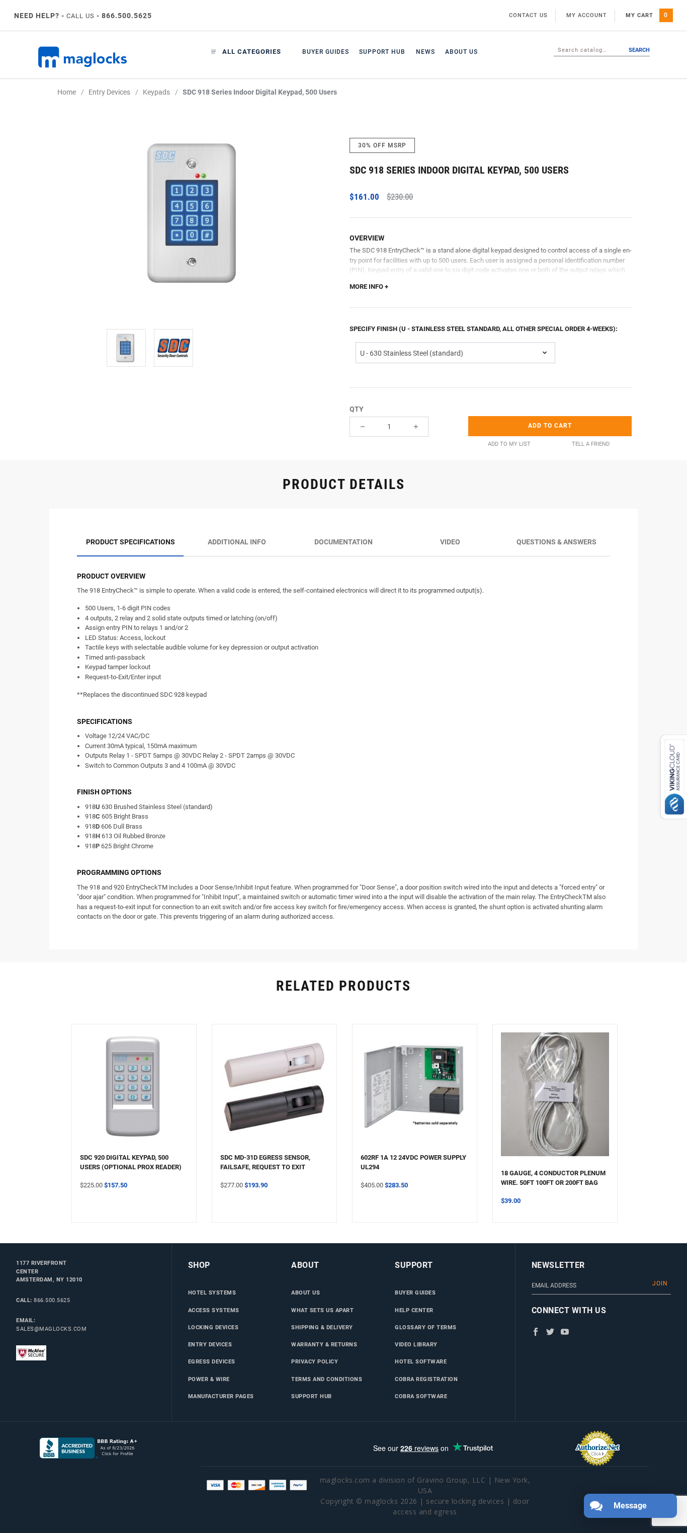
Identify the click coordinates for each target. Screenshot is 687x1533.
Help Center (414, 1310)
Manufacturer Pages (221, 1396)
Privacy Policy (314, 1361)
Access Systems (213, 1310)
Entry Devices (210, 1344)
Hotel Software (421, 1361)
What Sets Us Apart (322, 1310)
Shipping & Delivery (322, 1327)
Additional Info (237, 542)
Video (450, 542)
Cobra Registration (426, 1379)
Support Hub (382, 51)
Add (550, 425)
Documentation (343, 542)
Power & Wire (209, 1379)
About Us (461, 51)
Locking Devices (213, 1327)
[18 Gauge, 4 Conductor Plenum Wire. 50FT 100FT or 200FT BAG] (555, 1100)
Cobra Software (421, 1396)
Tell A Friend (591, 444)
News (425, 51)
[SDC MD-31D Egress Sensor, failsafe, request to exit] (274, 1092)
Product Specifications (130, 542)
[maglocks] (88, 57)
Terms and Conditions (326, 1379)
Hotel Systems (212, 1292)
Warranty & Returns (324, 1344)
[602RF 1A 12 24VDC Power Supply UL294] (415, 1092)
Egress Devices (211, 1361)
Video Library (416, 1344)
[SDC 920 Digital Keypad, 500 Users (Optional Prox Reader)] (134, 1092)
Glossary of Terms (426, 1327)
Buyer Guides (325, 51)
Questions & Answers (556, 542)
